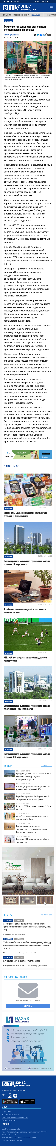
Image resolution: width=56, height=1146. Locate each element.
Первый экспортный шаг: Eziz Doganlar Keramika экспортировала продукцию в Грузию (33, 798)
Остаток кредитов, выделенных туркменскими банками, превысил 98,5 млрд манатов (27, 755)
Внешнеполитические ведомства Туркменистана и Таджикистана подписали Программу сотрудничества (31, 829)
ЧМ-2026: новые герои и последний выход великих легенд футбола (25, 659)
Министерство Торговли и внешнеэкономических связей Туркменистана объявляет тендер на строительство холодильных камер (27, 926)
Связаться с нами (9, 1120)
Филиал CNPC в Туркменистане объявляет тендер (21, 960)
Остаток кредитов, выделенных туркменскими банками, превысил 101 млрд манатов (27, 563)
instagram (9, 1095)
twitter (4, 1095)
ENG (37, 1)
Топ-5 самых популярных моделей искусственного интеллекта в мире (25, 611)
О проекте (6, 1112)
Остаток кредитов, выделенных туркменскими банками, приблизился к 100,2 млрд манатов (27, 707)
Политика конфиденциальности (15, 1117)
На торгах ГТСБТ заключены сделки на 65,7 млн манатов (33, 808)
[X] (35, 35)
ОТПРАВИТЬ (28, 1005)
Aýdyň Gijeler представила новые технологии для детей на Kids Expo (32, 818)
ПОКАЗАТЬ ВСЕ (46, 766)
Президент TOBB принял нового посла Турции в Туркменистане (33, 840)
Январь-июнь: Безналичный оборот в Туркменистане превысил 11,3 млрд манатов (25, 514)
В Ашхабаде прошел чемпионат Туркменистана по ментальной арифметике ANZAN (33, 788)
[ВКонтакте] (41, 35)
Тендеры (8, 915)
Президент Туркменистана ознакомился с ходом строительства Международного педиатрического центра (33, 776)
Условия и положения (10, 1114)
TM (43, 1)
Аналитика (8, 21)
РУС (49, 1)
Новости (8, 765)
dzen (15, 1095)
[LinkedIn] (38, 35)
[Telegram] (44, 35)
